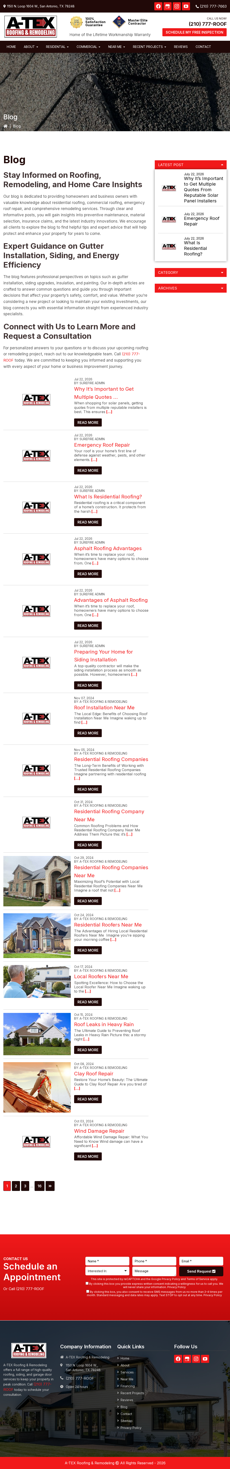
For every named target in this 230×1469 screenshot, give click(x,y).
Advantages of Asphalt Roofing (111, 600)
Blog (124, 1407)
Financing (128, 1386)
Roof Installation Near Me (104, 707)
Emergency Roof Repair (102, 445)
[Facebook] (158, 6)
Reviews (127, 1400)
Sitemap (127, 1421)
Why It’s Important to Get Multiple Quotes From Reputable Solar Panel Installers (203, 190)
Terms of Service (197, 1279)
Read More (87, 422)
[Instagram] (177, 6)
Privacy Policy (171, 1279)
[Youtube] (186, 6)
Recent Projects (132, 1393)
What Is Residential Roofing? (108, 497)
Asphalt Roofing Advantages (108, 548)
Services (127, 1372)
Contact (126, 1414)
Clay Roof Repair (93, 1074)
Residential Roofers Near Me (108, 925)
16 (40, 1186)
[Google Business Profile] (168, 6)
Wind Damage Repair (99, 1131)
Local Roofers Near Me (101, 976)
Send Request (199, 1271)
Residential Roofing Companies (111, 759)
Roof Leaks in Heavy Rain (104, 1024)
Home (125, 1358)
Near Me (127, 1379)
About (125, 1365)
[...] (108, 412)
